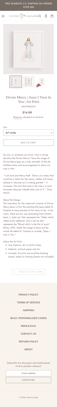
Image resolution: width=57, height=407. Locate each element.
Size (5, 127)
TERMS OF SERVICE (28, 302)
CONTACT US (28, 334)
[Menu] (3, 16)
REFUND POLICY (28, 341)
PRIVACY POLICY (28, 294)
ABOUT (28, 349)
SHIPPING (28, 310)
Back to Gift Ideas (30, 272)
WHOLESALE (28, 326)
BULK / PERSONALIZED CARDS (28, 318)
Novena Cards (32, 397)
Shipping (17, 117)
